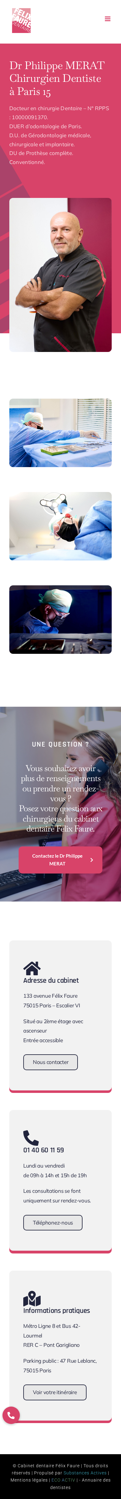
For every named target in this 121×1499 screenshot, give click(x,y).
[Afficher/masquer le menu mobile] (108, 19)
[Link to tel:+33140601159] (56, 1138)
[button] (11, 1415)
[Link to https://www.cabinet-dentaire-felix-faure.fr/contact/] (56, 968)
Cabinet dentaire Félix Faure (49, 1465)
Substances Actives (85, 1472)
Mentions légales (29, 1480)
